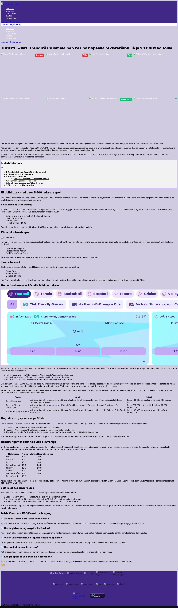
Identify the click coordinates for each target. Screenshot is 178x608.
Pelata (22, 62)
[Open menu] (2, 2)
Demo (22, 66)
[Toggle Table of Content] (3, 168)
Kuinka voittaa (11, 13)
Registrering (15, 22)
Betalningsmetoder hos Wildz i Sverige (25, 183)
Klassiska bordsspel (17, 176)
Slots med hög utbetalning (20, 174)
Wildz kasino (10, 9)
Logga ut (5, 22)
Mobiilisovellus (11, 18)
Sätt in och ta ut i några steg (21, 185)
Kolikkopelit (10, 11)
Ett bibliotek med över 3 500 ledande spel (27, 172)
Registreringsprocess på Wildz (22, 181)
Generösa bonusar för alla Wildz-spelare (31, 179)
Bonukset (9, 16)
